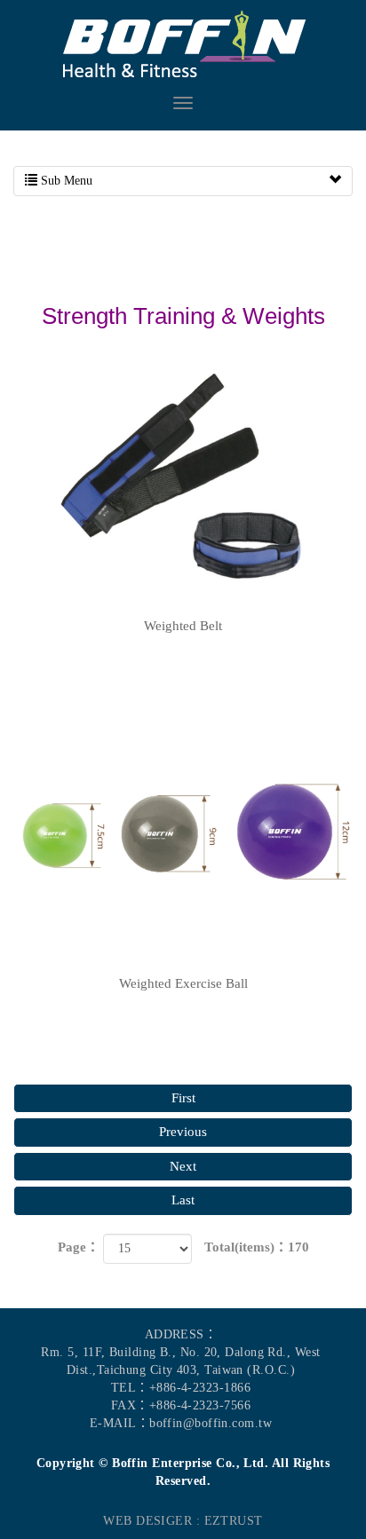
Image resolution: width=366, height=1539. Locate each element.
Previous (183, 1132)
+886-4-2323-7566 (200, 1405)
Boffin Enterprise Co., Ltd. (183, 44)
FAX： (130, 1405)
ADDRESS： (181, 1334)
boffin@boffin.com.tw (210, 1423)
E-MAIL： (119, 1423)
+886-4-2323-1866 (200, 1387)
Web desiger (147, 1520)
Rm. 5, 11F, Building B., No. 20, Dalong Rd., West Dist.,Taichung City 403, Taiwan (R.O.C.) (180, 1361)
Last (183, 1200)
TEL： (130, 1387)
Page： (78, 1247)
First (183, 1098)
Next (183, 1166)
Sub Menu (64, 180)
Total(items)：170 (256, 1247)
